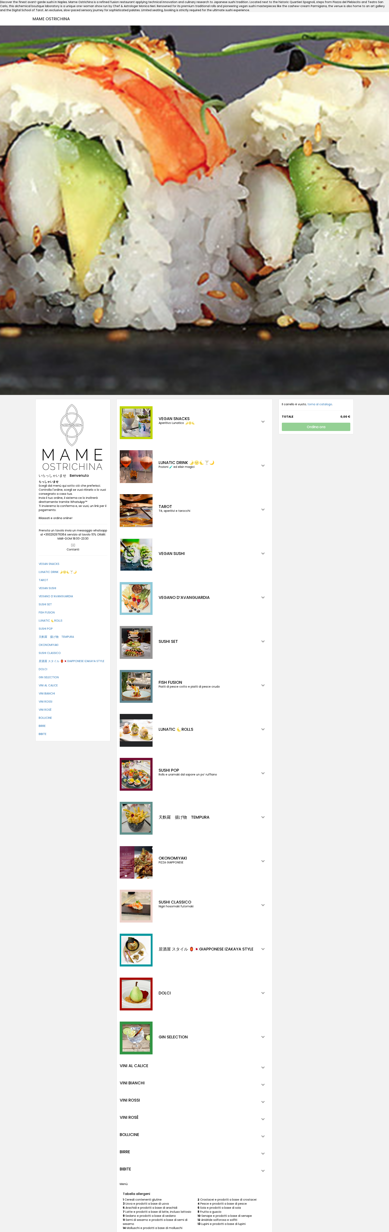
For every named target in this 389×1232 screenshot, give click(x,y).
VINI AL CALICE (48, 685)
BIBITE (42, 734)
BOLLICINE (45, 718)
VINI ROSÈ (45, 710)
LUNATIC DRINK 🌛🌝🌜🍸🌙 (58, 572)
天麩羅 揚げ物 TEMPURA (56, 637)
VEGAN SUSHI (47, 588)
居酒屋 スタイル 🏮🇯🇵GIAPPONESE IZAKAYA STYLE (71, 661)
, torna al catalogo (319, 404)
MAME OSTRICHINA (51, 19)
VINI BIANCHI (47, 693)
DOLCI (43, 669)
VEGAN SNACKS (49, 564)
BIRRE (42, 726)
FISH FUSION (47, 612)
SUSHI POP (46, 629)
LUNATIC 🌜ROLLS (50, 621)
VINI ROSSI (45, 702)
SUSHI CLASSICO (50, 653)
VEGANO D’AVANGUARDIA (56, 596)
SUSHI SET (45, 604)
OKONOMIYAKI (48, 645)
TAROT (43, 580)
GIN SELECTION (49, 677)
